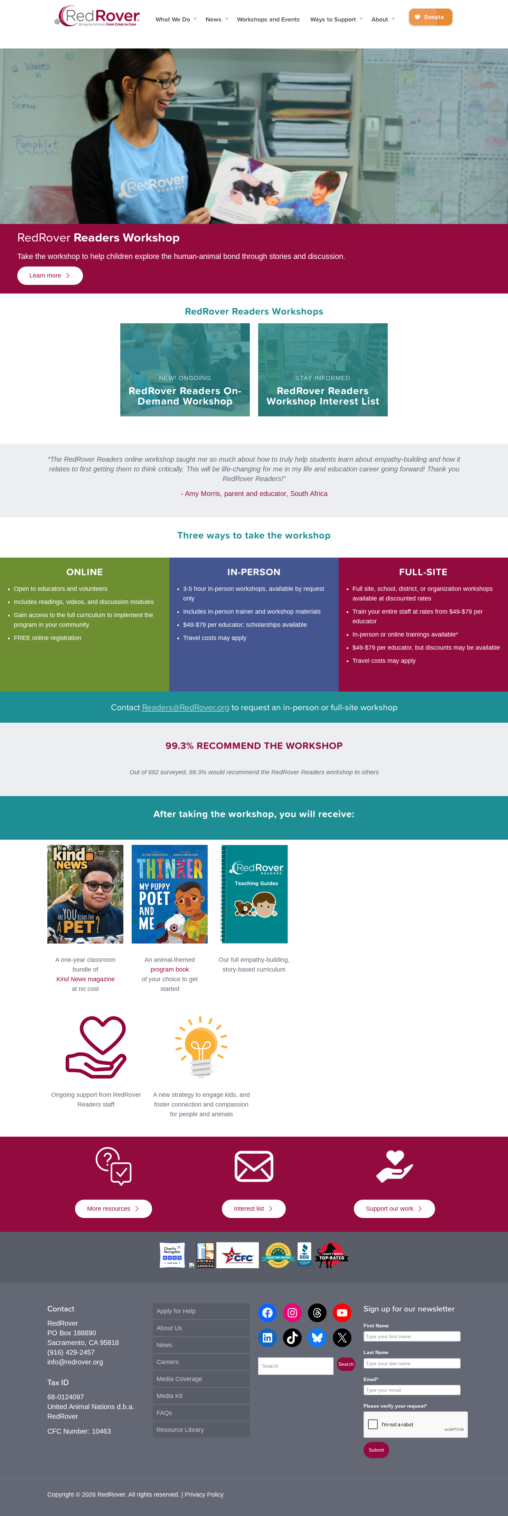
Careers (168, 1362)
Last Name (376, 1352)
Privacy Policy (204, 1494)
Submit (376, 1450)
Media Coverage (179, 1378)
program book (170, 969)
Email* (371, 1379)
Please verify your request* (395, 1406)
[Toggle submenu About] (393, 19)
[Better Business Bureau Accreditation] (305, 1266)
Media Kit (169, 1395)
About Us (169, 1328)
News (164, 1345)
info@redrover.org (75, 1362)
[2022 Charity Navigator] (173, 1266)
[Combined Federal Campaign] (237, 1266)
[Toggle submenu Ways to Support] (361, 19)
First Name (376, 1325)
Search (346, 1364)
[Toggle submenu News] (226, 19)
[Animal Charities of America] (205, 1266)
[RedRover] (97, 15)
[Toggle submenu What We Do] (195, 19)
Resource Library (180, 1429)
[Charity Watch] (331, 1266)
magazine (85, 979)
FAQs (164, 1412)
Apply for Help (176, 1311)
